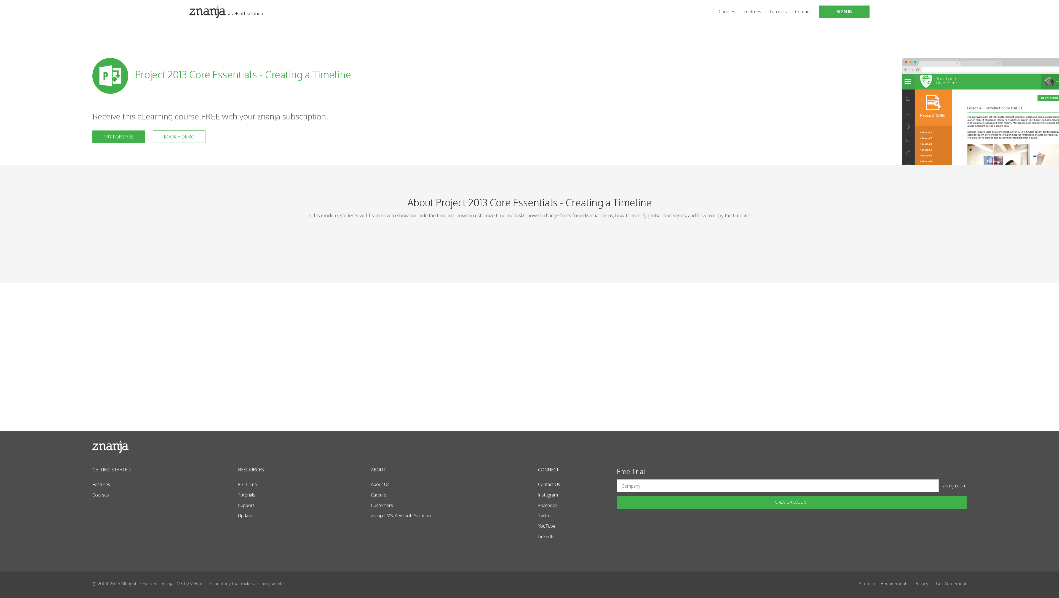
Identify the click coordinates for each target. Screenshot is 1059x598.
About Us (380, 484)
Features (752, 11)
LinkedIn (546, 536)
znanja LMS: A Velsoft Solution (401, 515)
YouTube (546, 526)
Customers (382, 505)
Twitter (545, 515)
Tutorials (778, 11)
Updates (246, 515)
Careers (378, 495)
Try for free (118, 137)
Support (246, 505)
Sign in (844, 11)
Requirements (895, 583)
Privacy (921, 583)
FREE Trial (248, 484)
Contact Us (549, 484)
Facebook (548, 505)
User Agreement (950, 583)
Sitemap (867, 583)
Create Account (791, 502)
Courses (727, 11)
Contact (803, 11)
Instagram (548, 495)
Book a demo (179, 137)
